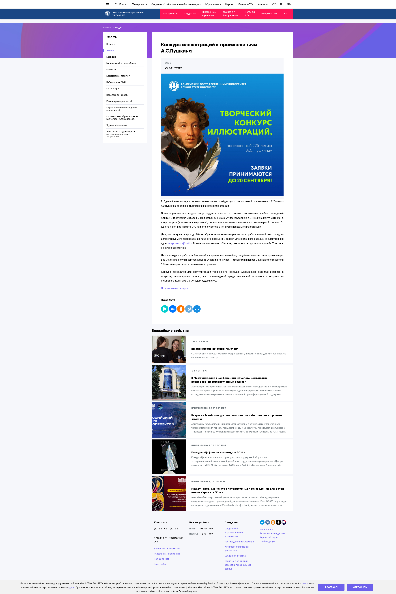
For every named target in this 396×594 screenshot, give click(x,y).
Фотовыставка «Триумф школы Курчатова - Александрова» (122, 117)
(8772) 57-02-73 (161, 530)
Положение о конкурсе (174, 288)
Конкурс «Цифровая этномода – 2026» (218, 452)
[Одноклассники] (181, 309)
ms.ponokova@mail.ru (180, 243)
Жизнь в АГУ (245, 4)
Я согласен (331, 587)
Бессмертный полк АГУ (118, 76)
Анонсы (110, 50)
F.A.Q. (287, 13)
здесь (304, 583)
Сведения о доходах (235, 556)
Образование (212, 4)
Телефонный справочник (167, 554)
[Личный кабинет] (281, 4)
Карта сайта (160, 564)
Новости (110, 44)
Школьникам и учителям (209, 14)
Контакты (263, 4)
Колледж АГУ (250, 14)
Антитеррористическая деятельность (237, 549)
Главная (107, 27)
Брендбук (111, 57)
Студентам (190, 13)
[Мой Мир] (197, 309)
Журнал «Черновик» (116, 125)
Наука (228, 4)
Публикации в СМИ (116, 82)
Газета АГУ (112, 69)
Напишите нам (161, 559)
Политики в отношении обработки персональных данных (238, 565)
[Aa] (274, 4)
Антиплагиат (266, 529)
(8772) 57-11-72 (176, 530)
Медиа (118, 27)
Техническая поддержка (272, 533)
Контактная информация (167, 548)
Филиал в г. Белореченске (230, 14)
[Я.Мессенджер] (164, 309)
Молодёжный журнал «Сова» (121, 63)
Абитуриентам (170, 13)
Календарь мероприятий (119, 101)
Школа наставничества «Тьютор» (215, 348)
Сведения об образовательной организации (175, 4)
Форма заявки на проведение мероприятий (121, 108)
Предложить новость (117, 95)
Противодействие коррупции (239, 541)
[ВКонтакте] (172, 309)
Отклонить (360, 587)
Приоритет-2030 (269, 13)
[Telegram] (189, 309)
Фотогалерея (113, 88)
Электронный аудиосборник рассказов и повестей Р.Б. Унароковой (120, 134)
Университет (138, 4)
